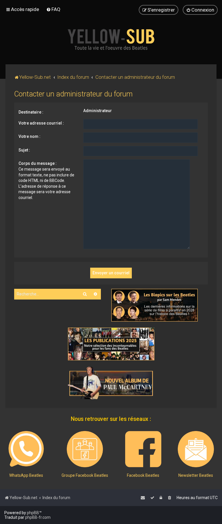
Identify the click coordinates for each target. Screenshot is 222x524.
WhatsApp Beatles (26, 475)
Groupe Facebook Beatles (85, 475)
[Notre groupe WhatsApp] (26, 449)
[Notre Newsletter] (196, 449)
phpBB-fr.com (38, 517)
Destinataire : (30, 112)
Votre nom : (29, 136)
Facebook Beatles (143, 475)
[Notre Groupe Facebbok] (85, 449)
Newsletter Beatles (195, 475)
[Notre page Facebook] (143, 449)
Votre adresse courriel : (41, 123)
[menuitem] (53, 9)
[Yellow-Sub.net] (111, 39)
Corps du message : (37, 163)
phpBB (33, 512)
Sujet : (24, 150)
